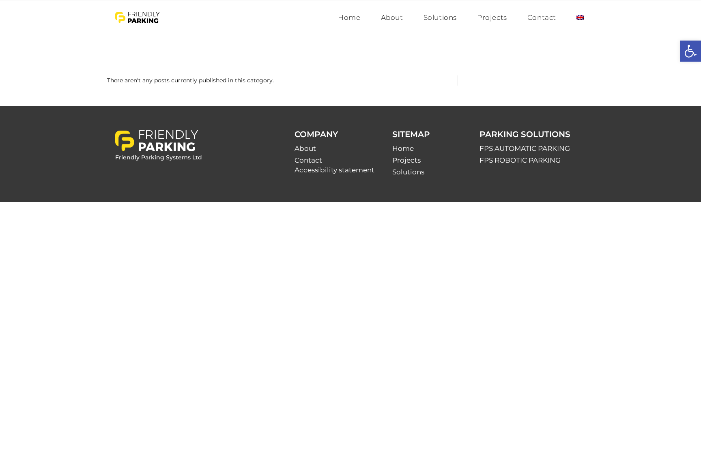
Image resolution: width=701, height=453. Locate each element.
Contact (308, 160)
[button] (690, 51)
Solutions (408, 172)
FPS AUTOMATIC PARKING (525, 148)
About (305, 148)
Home (403, 148)
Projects (406, 160)
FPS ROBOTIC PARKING (520, 160)
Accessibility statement (334, 170)
